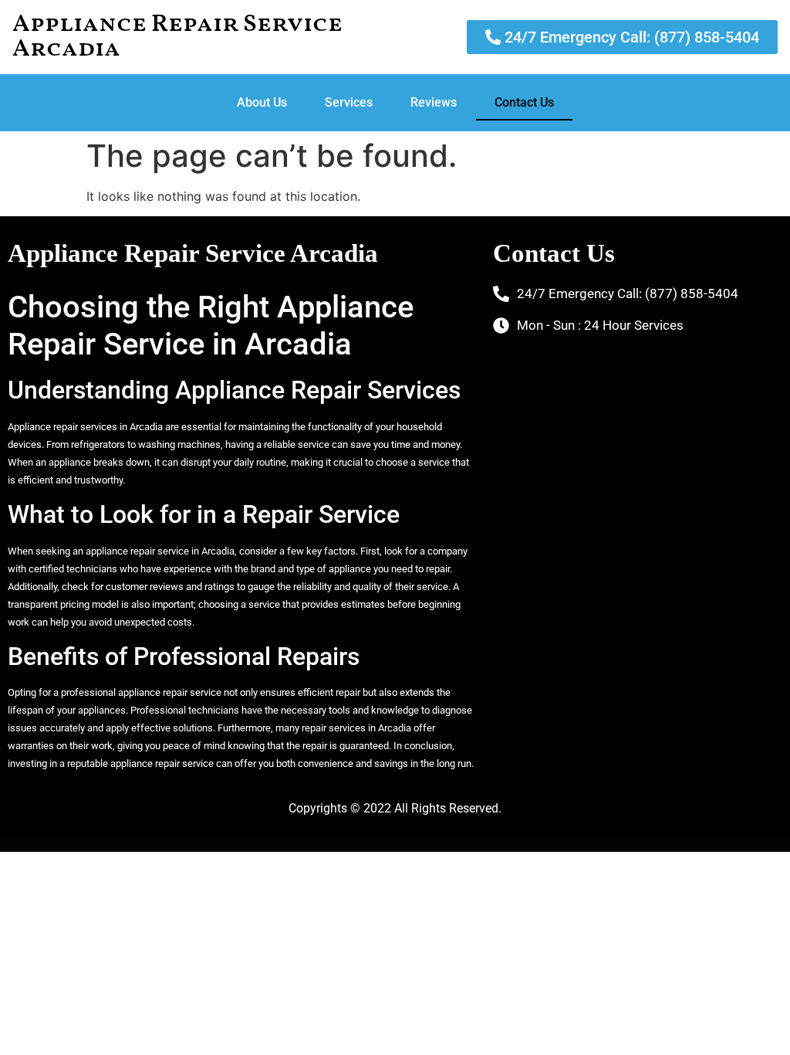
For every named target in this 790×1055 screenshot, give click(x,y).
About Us (262, 102)
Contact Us (524, 102)
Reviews (433, 102)
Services (349, 102)
